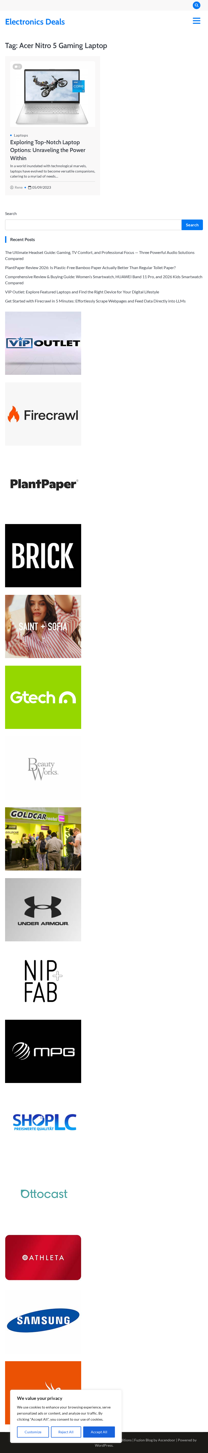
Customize (33, 1432)
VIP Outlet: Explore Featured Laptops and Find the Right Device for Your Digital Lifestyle (82, 291)
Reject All (66, 1432)
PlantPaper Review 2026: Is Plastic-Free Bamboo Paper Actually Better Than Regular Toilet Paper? (90, 267)
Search (11, 213)
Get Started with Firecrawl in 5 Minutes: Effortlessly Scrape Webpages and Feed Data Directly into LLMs (95, 300)
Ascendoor (166, 1440)
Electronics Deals (35, 22)
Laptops (21, 135)
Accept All (99, 1432)
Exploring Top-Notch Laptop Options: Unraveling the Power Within (47, 150)
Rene (19, 187)
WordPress (104, 1445)
